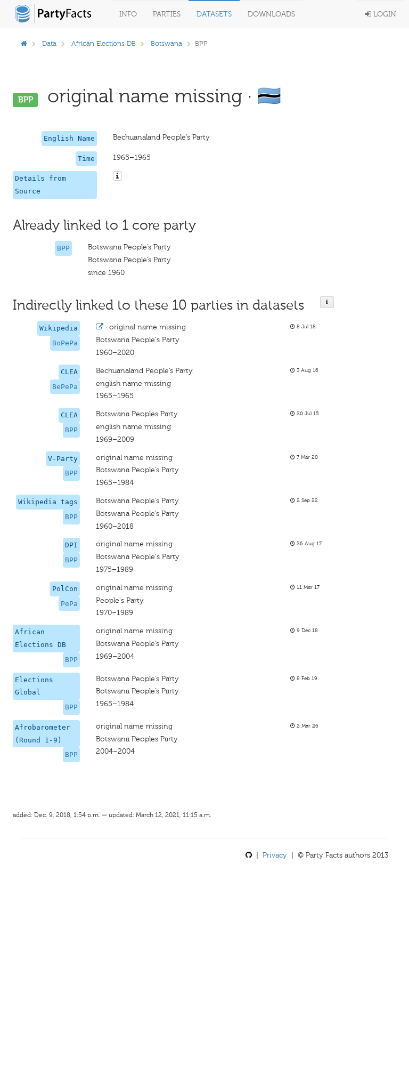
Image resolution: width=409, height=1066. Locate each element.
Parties (167, 14)
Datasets (214, 14)
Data (49, 43)
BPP (63, 248)
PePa (69, 604)
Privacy (275, 855)
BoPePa (65, 343)
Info (128, 14)
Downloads (271, 14)
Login (383, 14)
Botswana (166, 43)
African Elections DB (103, 43)
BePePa (65, 387)
